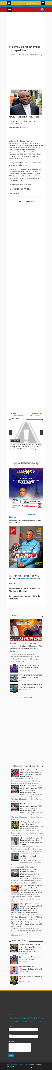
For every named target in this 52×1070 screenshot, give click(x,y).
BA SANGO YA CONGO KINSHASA (18, 1064)
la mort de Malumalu (27, 54)
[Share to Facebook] (11, 639)
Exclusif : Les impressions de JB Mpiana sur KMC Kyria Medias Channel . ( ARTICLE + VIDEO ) (29, 667)
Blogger (42, 1068)
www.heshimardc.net (30, 579)
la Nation (35, 54)
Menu (9, 3)
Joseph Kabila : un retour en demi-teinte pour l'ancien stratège (29, 856)
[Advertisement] (26, 29)
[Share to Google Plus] (17, 639)
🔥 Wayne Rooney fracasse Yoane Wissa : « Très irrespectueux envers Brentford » (31, 824)
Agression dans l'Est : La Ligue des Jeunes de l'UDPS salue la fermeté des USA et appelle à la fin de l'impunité (26, 924)
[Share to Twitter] (14, 639)
